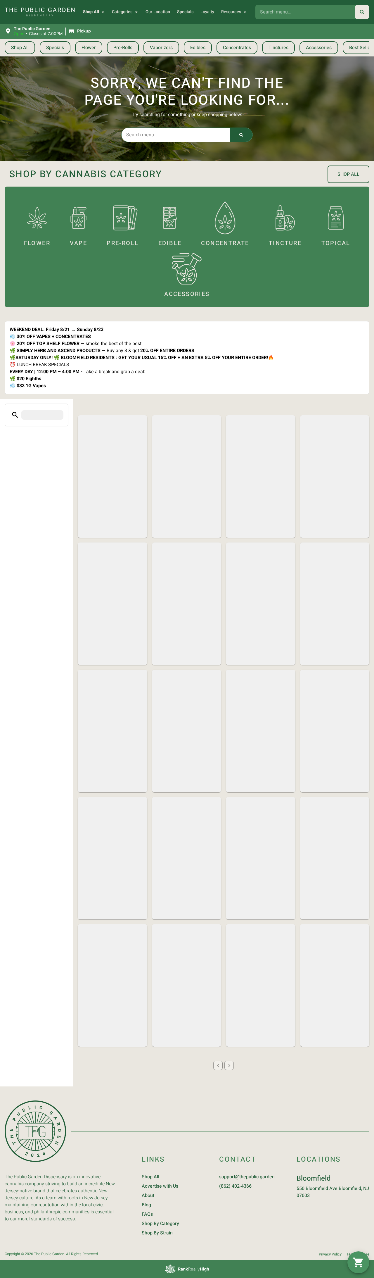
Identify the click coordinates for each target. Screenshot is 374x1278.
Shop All (91, 12)
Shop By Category (160, 1223)
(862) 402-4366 (235, 1186)
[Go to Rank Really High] (187, 1269)
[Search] (362, 12)
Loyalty (207, 12)
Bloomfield (314, 1178)
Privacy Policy (330, 1254)
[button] (49, 31)
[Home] (35, 1131)
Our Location (158, 12)
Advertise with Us (160, 1186)
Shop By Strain (157, 1232)
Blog (146, 1204)
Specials (185, 12)
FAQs (147, 1214)
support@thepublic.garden (247, 1176)
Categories (122, 12)
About (148, 1195)
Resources (231, 12)
